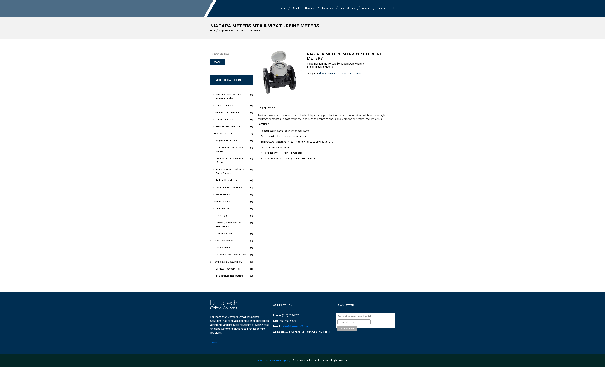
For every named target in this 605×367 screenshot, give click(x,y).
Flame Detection (224, 119)
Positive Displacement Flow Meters (230, 160)
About (296, 8)
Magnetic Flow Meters (227, 140)
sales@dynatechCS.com (294, 326)
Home (283, 8)
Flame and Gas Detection (226, 112)
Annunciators (222, 208)
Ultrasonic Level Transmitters (231, 254)
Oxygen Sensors (224, 233)
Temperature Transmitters (229, 275)
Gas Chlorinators (224, 105)
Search (217, 62)
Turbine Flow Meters (226, 180)
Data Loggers (223, 215)
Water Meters (223, 194)
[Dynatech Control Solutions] (223, 8)
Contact (382, 8)
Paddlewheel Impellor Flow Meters (229, 149)
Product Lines (348, 8)
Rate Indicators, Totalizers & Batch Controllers (230, 171)
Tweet (214, 342)
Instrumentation (221, 201)
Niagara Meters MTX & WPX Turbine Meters (239, 30)
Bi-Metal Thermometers (228, 268)
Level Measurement (223, 240)
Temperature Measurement (227, 261)
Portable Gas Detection (228, 126)
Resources (327, 8)
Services (310, 8)
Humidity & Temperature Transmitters (228, 224)
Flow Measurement (223, 133)
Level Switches (223, 247)
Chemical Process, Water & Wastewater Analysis (227, 96)
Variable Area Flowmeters (229, 187)
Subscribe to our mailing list (354, 316)
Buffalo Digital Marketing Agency (273, 360)
